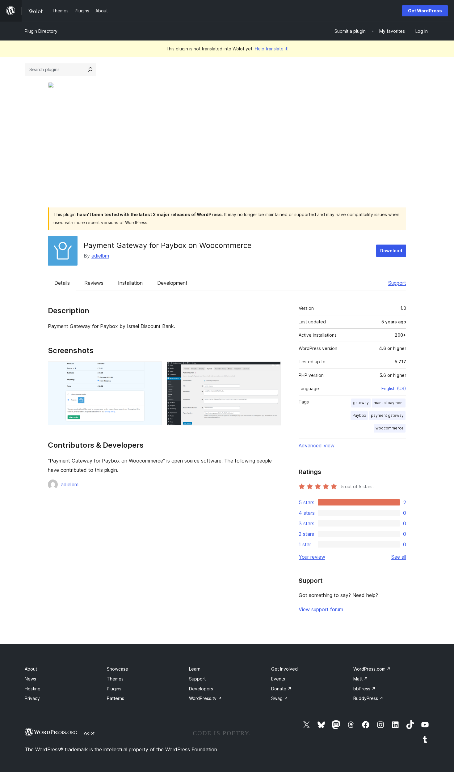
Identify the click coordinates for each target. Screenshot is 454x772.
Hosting (32, 688)
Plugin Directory (41, 31)
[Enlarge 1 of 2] (153, 370)
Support (397, 283)
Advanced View (316, 445)
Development (172, 283)
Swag (279, 698)
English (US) (393, 388)
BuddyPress (368, 698)
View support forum (321, 609)
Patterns (115, 698)
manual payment (389, 402)
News (30, 678)
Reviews (93, 283)
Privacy (32, 698)
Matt (360, 678)
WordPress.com (372, 669)
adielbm (100, 256)
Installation (130, 283)
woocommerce (390, 428)
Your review (312, 557)
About (31, 669)
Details (62, 283)
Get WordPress (425, 10)
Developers (201, 688)
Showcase (117, 669)
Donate (281, 688)
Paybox (359, 415)
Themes (115, 678)
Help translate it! (271, 48)
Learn (194, 669)
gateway (361, 402)
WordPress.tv (205, 698)
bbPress (364, 688)
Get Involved (284, 669)
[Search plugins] (90, 69)
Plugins (114, 688)
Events (278, 678)
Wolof (89, 733)
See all (398, 557)
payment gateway (387, 415)
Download (391, 250)
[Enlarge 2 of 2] (272, 370)
